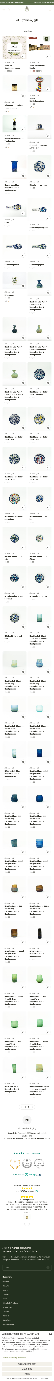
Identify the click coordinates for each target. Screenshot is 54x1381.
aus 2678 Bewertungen (25, 1191)
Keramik (6, 1312)
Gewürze (6, 1286)
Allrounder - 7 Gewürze (14, 105)
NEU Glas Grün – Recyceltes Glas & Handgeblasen (12, 1089)
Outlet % (6, 1316)
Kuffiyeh (6, 1294)
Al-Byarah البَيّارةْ (9, 62)
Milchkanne (9, 295)
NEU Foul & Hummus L (38, 596)
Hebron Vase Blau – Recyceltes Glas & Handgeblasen (12, 187)
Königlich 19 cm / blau (38, 185)
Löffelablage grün (37, 265)
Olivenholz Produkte (10, 1303)
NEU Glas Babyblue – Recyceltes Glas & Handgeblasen (13, 773)
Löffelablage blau (12, 265)
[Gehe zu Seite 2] (32, 1107)
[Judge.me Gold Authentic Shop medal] (32, 1164)
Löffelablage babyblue (39, 227)
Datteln (5, 1290)
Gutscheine (7, 1320)
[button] (25, 1224)
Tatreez (5, 1299)
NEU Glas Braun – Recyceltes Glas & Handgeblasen (37, 953)
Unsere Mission (8, 1324)
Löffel (7, 223)
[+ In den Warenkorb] (23, 56)
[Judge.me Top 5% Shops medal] (44, 1164)
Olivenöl (6, 1282)
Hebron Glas (7, 1307)
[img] (27, 1188)
